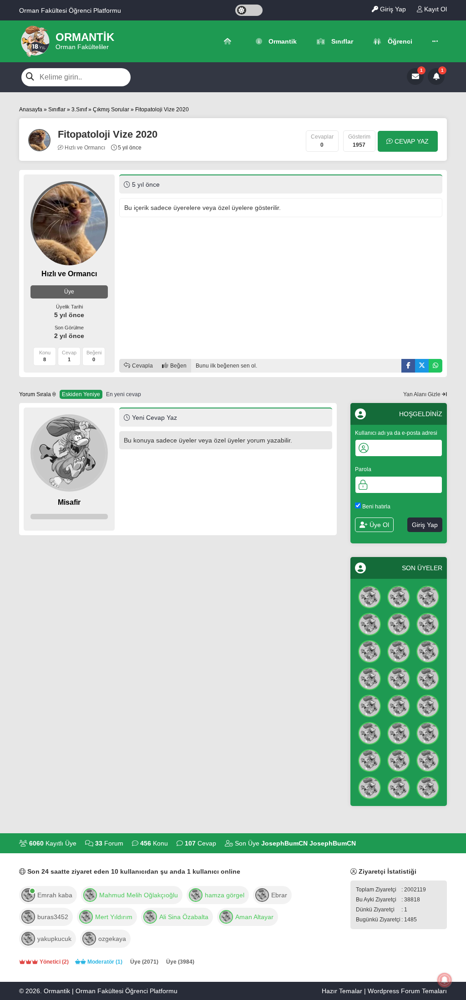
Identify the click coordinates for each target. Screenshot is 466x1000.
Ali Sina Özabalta (183, 916)
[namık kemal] (398, 759)
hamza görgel (224, 895)
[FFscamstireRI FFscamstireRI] (427, 596)
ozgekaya (112, 938)
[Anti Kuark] (398, 596)
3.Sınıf (79, 109)
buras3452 (52, 916)
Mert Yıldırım (113, 916)
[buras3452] (28, 916)
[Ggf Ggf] (427, 650)
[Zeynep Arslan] (427, 623)
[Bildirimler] (436, 76)
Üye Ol (378, 524)
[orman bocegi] (369, 623)
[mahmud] (90, 894)
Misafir (69, 502)
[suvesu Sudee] (398, 732)
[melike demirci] (398, 787)
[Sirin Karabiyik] (369, 705)
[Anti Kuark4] (398, 705)
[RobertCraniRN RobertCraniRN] (427, 732)
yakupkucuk (54, 938)
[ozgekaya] (89, 937)
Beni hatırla (375, 506)
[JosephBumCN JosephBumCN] (369, 596)
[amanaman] (226, 916)
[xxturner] (196, 894)
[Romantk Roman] (398, 678)
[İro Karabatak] (398, 623)
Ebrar (279, 895)
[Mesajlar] (415, 76)
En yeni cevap (123, 394)
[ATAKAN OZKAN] (369, 759)
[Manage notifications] (444, 980)
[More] (435, 41)
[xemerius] (150, 916)
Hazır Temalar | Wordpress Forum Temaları (384, 991)
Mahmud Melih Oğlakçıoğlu (138, 895)
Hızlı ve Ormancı (84, 147)
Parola (363, 469)
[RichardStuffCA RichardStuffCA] (369, 650)
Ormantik (282, 41)
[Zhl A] (427, 678)
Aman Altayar (254, 916)
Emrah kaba (54, 895)
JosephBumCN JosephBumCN (308, 843)
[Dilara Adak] (369, 787)
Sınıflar (341, 41)
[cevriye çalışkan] (427, 787)
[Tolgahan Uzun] (398, 650)
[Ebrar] (262, 894)
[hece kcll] (427, 759)
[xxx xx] (369, 678)
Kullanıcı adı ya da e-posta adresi (396, 433)
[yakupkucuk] (28, 937)
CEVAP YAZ (411, 141)
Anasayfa (30, 109)
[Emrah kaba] (28, 894)
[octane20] (86, 916)
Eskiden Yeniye (81, 394)
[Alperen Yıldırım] (427, 705)
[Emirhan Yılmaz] (369, 732)
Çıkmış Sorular (111, 109)
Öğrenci (399, 41)
